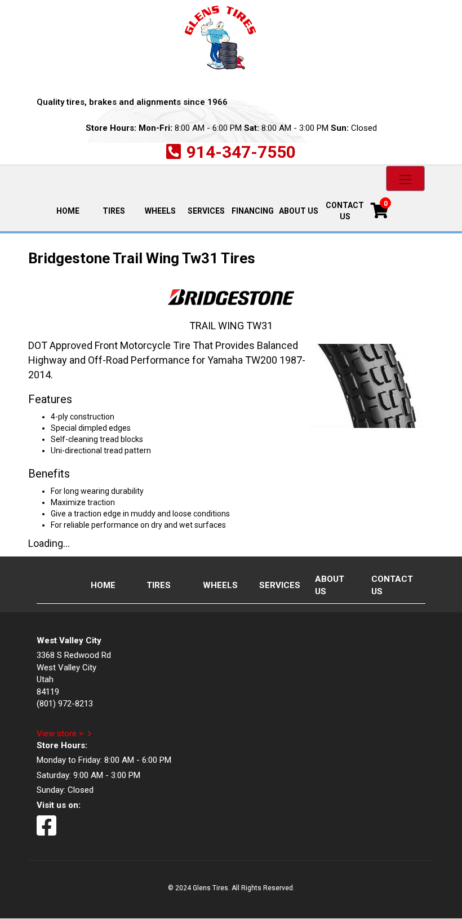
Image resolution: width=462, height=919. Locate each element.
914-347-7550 (241, 152)
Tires (114, 210)
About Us (298, 210)
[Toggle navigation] (405, 178)
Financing (253, 210)
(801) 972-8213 (65, 704)
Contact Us (345, 211)
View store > (60, 733)
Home (73, 210)
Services (206, 210)
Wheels (160, 210)
